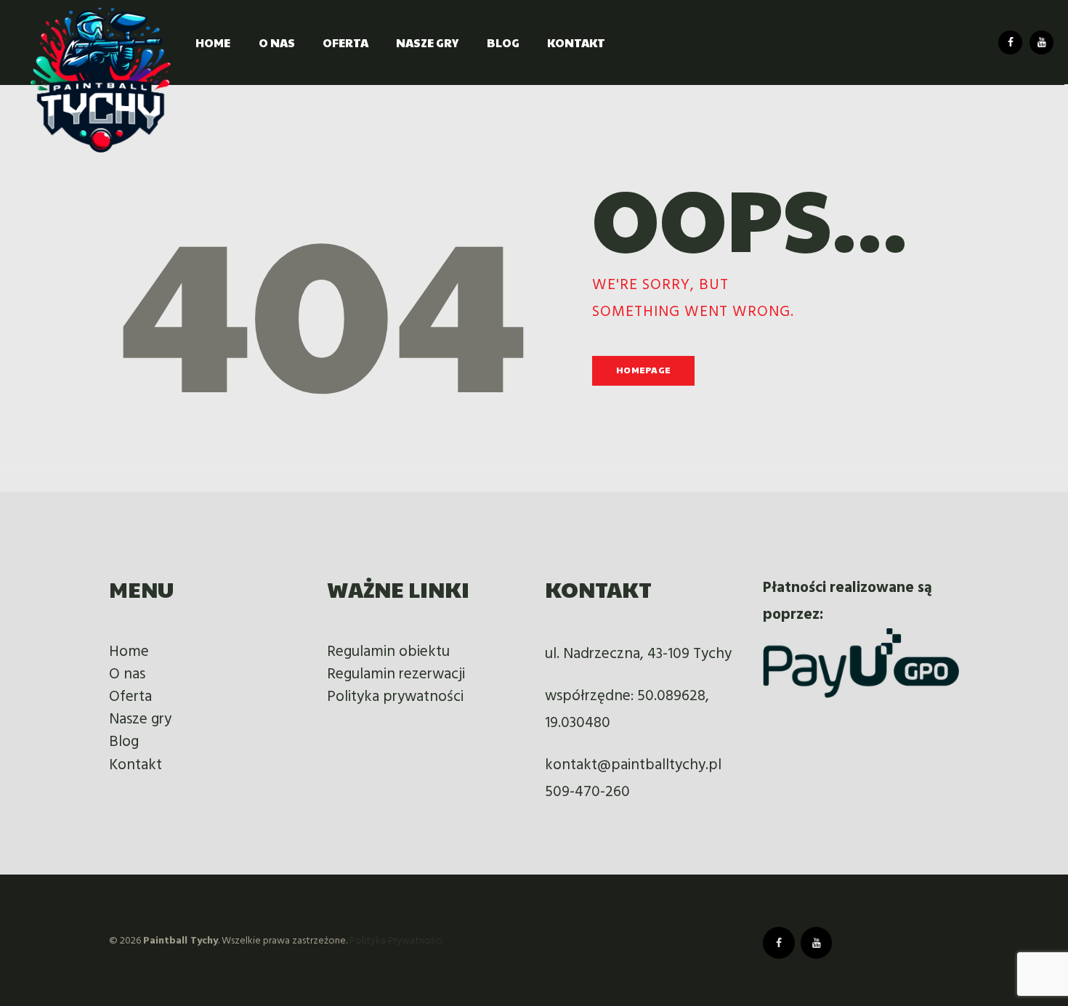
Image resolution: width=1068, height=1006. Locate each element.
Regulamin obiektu (388, 652)
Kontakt (135, 765)
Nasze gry (140, 719)
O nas (127, 674)
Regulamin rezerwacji (396, 674)
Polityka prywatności (395, 697)
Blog (124, 742)
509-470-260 (587, 792)
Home (129, 652)
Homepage (643, 370)
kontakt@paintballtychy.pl (633, 765)
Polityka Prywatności (395, 941)
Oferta (130, 697)
